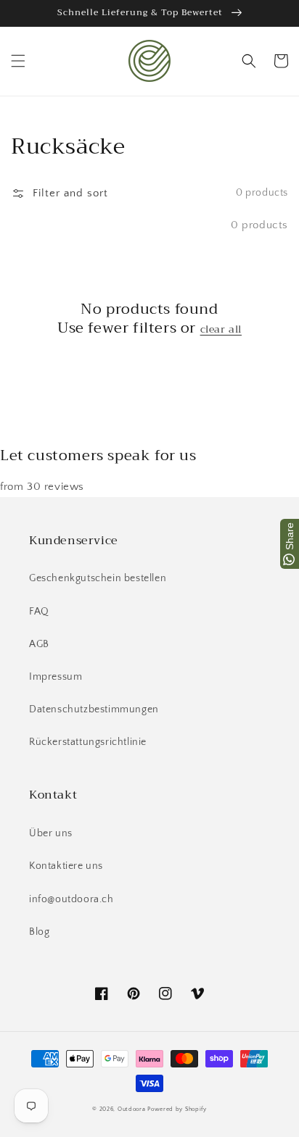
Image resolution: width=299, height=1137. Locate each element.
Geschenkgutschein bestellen (97, 578)
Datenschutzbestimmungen (94, 709)
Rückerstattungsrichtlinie (88, 742)
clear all (221, 329)
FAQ (39, 611)
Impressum (55, 677)
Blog (39, 932)
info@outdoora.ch (71, 899)
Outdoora (132, 1109)
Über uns (51, 833)
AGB (39, 644)
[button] (18, 61)
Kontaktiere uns (66, 866)
